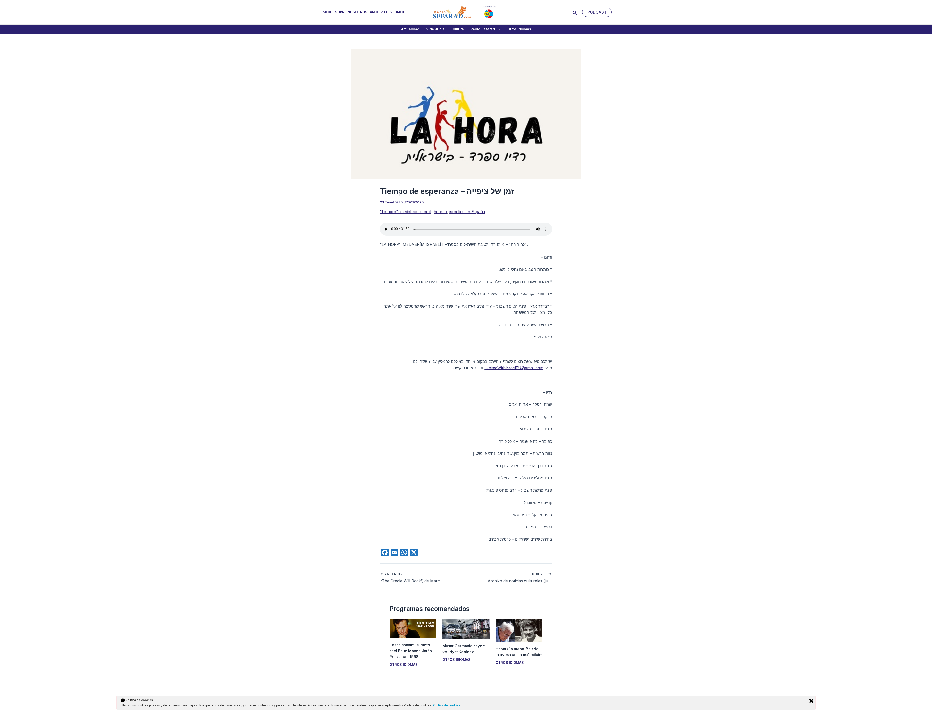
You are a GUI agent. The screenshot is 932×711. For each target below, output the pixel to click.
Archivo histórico (388, 12)
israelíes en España (467, 211)
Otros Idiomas (519, 29)
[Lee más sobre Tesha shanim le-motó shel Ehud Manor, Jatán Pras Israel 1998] (413, 628)
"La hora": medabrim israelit (405, 211)
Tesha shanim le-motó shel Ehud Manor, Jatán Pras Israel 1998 (411, 651)
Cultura (457, 29)
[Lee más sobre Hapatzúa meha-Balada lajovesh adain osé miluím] (519, 629)
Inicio (327, 12)
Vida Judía (435, 29)
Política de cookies (447, 705)
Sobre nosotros (351, 12)
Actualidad (410, 29)
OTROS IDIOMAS (404, 664)
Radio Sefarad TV (486, 29)
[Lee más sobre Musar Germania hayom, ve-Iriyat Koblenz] (465, 628)
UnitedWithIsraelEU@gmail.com (514, 367)
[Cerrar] (811, 701)
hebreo (440, 211)
